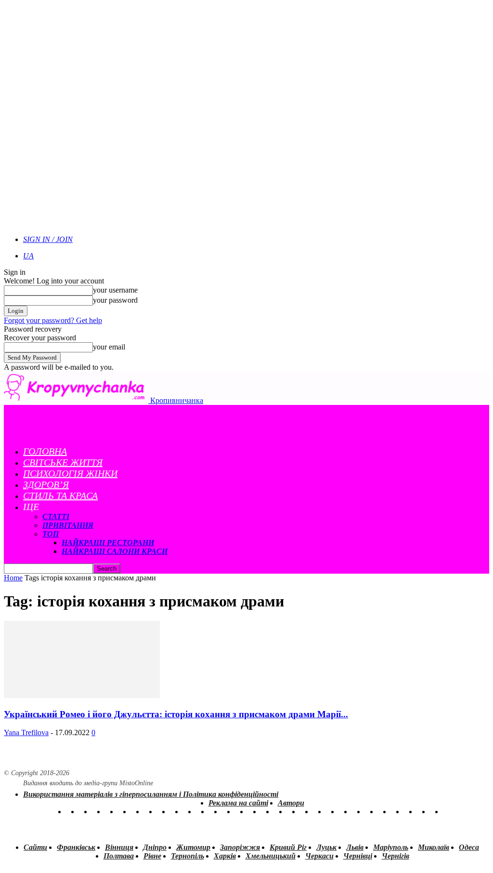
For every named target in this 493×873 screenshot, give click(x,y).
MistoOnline (136, 783)
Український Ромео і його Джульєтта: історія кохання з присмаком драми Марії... (176, 714)
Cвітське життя (63, 462)
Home (13, 578)
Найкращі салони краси (115, 551)
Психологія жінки (70, 473)
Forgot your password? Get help (53, 320)
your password (115, 300)
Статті (55, 516)
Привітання (67, 525)
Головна (45, 451)
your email (109, 347)
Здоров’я (46, 484)
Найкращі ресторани (108, 542)
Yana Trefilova (26, 732)
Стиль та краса (60, 495)
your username (115, 290)
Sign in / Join (48, 239)
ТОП (50, 534)
